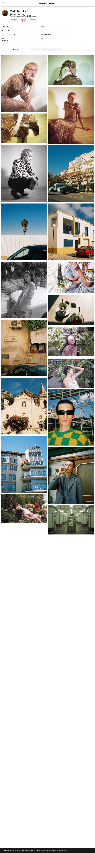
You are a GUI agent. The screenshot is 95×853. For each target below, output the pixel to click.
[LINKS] (13, 20)
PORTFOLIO (15, 49)
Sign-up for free (7, 851)
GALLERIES (47, 49)
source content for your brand (48, 851)
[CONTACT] (23, 20)
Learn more (63, 851)
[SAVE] (33, 20)
